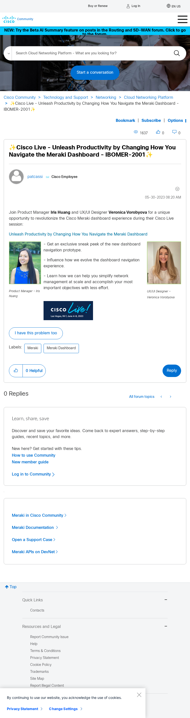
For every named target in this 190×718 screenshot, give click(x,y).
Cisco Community (20, 98)
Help (33, 644)
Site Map (37, 679)
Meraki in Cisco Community (37, 515)
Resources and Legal (41, 627)
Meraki (32, 348)
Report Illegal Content (47, 685)
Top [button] (13, 587)
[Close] (139, 694)
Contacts (37, 610)
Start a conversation (95, 72)
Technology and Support (65, 98)
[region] (72, 703)
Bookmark (125, 121)
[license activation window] (170, 397)
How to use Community (33, 455)
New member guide (30, 462)
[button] (16, 370)
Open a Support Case (32, 540)
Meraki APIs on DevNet (33, 552)
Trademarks (39, 672)
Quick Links (32, 600)
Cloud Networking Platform (148, 98)
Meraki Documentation (33, 527)
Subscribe (151, 121)
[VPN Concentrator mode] (161, 397)
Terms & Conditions (45, 651)
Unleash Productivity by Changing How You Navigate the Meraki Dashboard (78, 234)
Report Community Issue (49, 637)
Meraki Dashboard (61, 348)
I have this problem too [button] (36, 333)
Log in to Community (32, 474)
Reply (172, 371)
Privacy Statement (22, 709)
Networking (106, 98)
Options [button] (175, 121)
